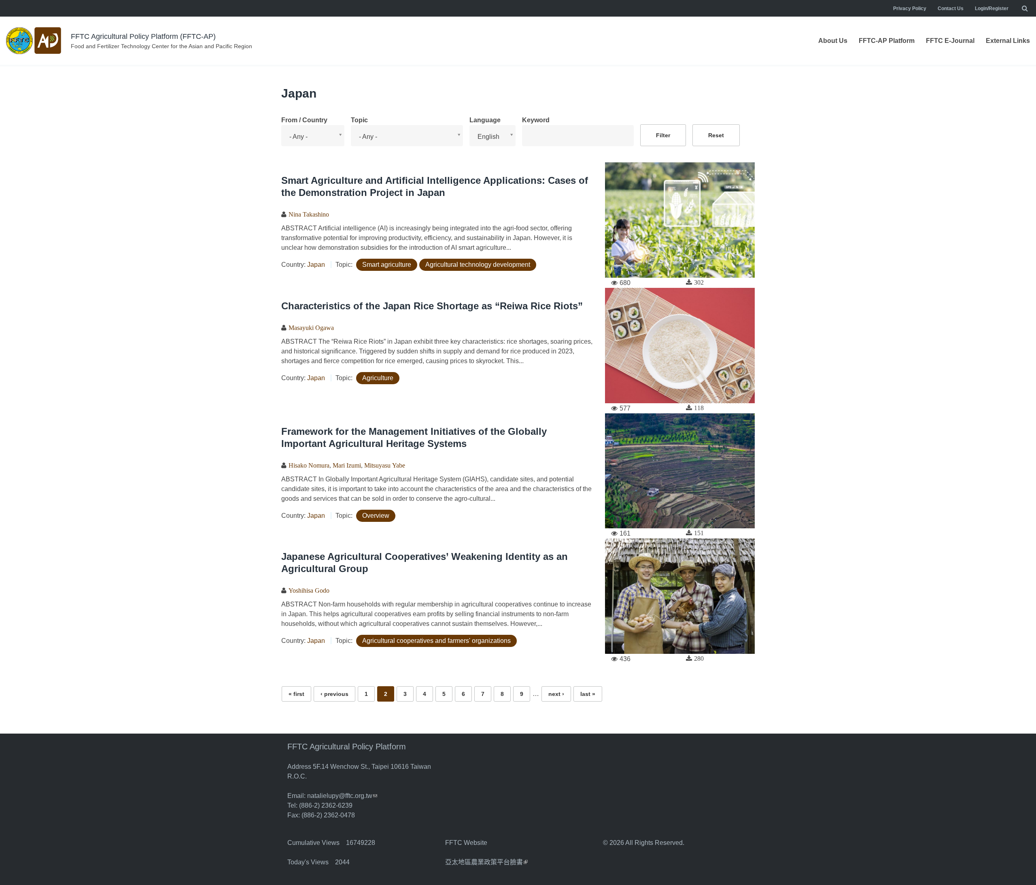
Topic (359, 120)
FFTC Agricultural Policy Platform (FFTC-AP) (143, 36)
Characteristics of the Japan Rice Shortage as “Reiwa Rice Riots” (432, 305)
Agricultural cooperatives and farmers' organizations (436, 640)
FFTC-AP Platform (887, 40)
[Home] (34, 41)
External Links (1008, 40)
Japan (316, 264)
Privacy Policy (909, 8)
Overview (375, 515)
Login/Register (991, 8)
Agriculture (377, 377)
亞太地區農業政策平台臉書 (486, 862)
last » (587, 694)
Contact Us (951, 8)
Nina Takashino (309, 214)
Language (485, 120)
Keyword (536, 120)
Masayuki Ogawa (311, 327)
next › (556, 694)
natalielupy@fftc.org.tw (342, 795)
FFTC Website (466, 842)
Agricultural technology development (477, 264)
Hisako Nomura (309, 465)
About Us (832, 40)
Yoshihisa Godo (309, 590)
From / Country (304, 120)
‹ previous (334, 694)
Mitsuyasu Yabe (384, 465)
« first (296, 694)
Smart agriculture (386, 264)
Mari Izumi (347, 465)
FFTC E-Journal (950, 40)
